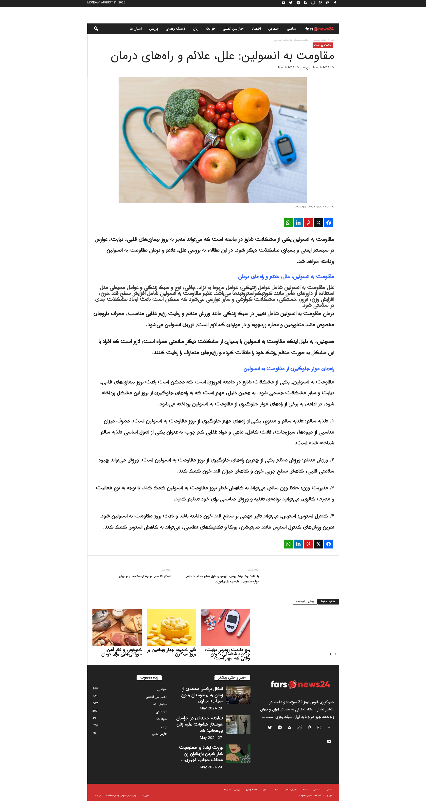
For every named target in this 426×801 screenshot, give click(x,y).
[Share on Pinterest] (308, 222)
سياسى (292, 29)
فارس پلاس (159, 733)
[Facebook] (335, 3)
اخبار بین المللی (233, 29)
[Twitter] (291, 3)
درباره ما (98, 795)
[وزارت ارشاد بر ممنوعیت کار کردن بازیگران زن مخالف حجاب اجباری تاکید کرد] (238, 753)
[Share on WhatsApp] (288, 222)
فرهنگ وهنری (176, 29)
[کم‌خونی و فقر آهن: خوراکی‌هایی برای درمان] (117, 627)
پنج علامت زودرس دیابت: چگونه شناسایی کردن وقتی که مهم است (227, 654)
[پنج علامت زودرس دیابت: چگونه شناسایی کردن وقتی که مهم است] (225, 627)
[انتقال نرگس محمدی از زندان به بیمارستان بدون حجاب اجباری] (238, 695)
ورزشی (154, 29)
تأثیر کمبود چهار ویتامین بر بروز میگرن (171, 652)
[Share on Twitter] (318, 222)
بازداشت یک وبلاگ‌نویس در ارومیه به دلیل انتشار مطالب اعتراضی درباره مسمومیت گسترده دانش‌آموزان (222, 579)
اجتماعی (274, 29)
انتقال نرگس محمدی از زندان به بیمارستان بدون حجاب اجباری (202, 695)
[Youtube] (283, 3)
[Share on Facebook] (328, 222)
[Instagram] (328, 3)
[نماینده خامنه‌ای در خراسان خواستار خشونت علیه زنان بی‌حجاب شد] (238, 724)
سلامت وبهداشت (319, 40)
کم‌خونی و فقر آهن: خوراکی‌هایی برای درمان (121, 652)
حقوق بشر (159, 704)
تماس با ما (146, 795)
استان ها (136, 29)
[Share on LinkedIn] (298, 222)
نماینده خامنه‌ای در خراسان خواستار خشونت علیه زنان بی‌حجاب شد (199, 724)
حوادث (210, 29)
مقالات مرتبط (328, 602)
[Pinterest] (320, 3)
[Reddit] (313, 3)
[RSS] (306, 3)
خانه (332, 40)
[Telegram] (298, 3)
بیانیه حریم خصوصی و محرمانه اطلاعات (120, 795)
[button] (92, 28)
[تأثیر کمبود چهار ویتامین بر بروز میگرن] (171, 627)
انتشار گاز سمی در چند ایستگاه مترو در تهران (145, 576)
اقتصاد (256, 29)
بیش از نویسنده (305, 602)
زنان (195, 29)
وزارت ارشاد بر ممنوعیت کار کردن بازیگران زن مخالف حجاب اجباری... (201, 753)
